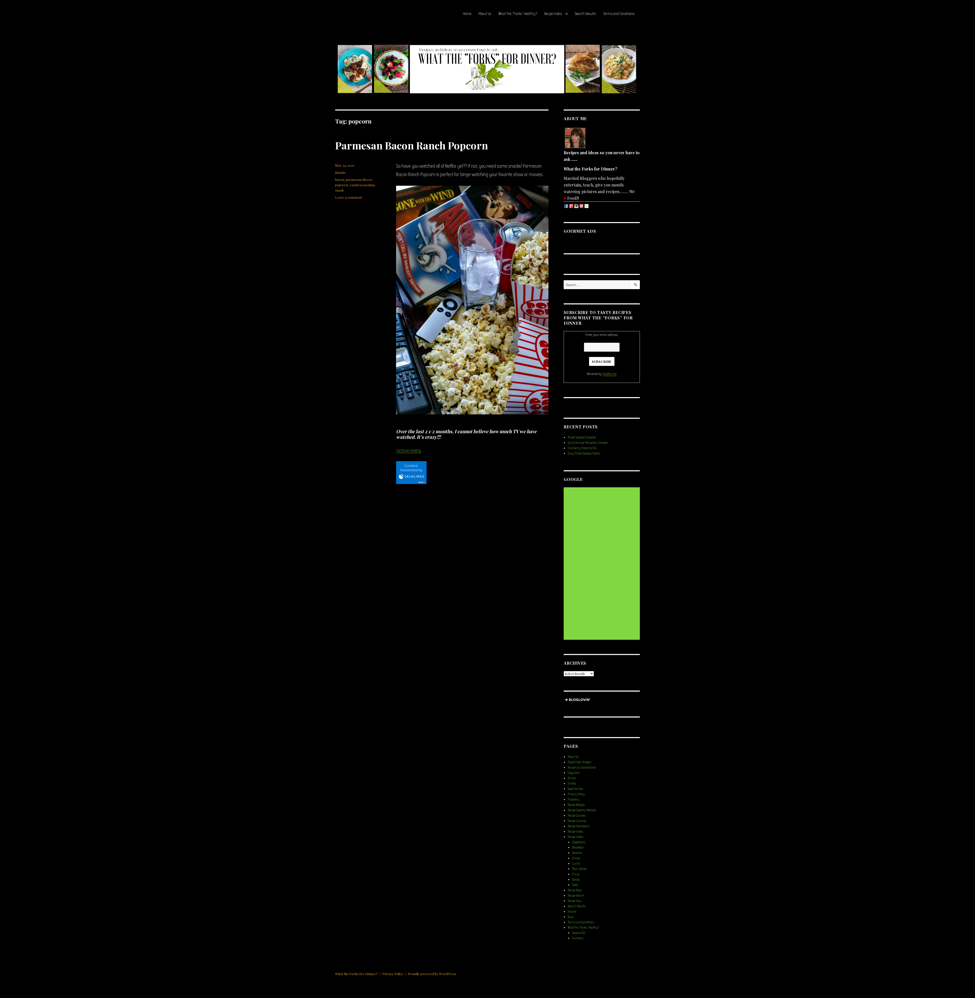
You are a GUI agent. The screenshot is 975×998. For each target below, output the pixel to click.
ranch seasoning (362, 185)
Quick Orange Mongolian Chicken (588, 443)
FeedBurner (609, 374)
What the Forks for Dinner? (356, 974)
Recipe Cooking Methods (582, 810)
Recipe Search (576, 895)
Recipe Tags (574, 901)
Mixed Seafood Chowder (582, 437)
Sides (575, 885)
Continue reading (408, 450)
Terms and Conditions (619, 13)
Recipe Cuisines (577, 821)
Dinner (572, 778)
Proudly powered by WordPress (432, 974)
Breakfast (577, 847)
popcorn (341, 185)
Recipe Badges (576, 805)
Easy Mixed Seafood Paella (584, 453)
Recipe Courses (577, 815)
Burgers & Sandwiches (582, 767)
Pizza (575, 874)
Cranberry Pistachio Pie (582, 448)
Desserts (577, 853)
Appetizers (578, 842)
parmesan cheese (359, 179)
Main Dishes (579, 869)
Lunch (576, 863)
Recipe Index (553, 13)
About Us (484, 13)
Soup (571, 917)
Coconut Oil (578, 933)
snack (339, 190)
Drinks (572, 783)
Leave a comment (348, 197)
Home (467, 13)
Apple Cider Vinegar (580, 762)
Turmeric (577, 938)
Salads (576, 879)
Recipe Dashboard (578, 826)
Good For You (575, 789)
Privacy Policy (576, 794)
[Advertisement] (602, 564)
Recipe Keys (575, 890)
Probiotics (573, 799)
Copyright (573, 773)
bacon (339, 179)
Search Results (585, 13)
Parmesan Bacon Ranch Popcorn (411, 145)
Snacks (340, 172)
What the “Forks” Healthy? (517, 13)
